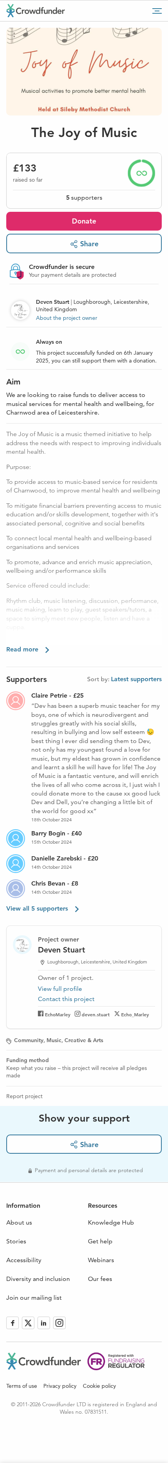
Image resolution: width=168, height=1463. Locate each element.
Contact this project (66, 999)
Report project (24, 1096)
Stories (16, 1241)
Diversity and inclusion (38, 1279)
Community (28, 1040)
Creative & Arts (83, 1040)
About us (19, 1222)
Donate (84, 220)
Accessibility (23, 1260)
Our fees (100, 1279)
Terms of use (21, 1385)
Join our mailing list (34, 1297)
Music (53, 1040)
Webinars (101, 1260)
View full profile (60, 988)
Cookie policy (99, 1385)
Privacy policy (60, 1385)
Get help (100, 1241)
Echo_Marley (135, 1014)
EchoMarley (57, 1014)
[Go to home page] (35, 10)
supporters (84, 197)
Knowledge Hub (111, 1222)
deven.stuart (96, 1014)
